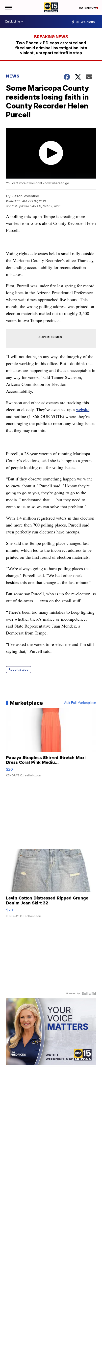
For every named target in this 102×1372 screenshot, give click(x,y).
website (82, 409)
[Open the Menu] (8, 7)
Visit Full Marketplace (80, 703)
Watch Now (87, 7)
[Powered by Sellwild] (89, 993)
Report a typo (18, 669)
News (13, 76)
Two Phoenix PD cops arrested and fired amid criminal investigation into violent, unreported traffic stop (51, 47)
